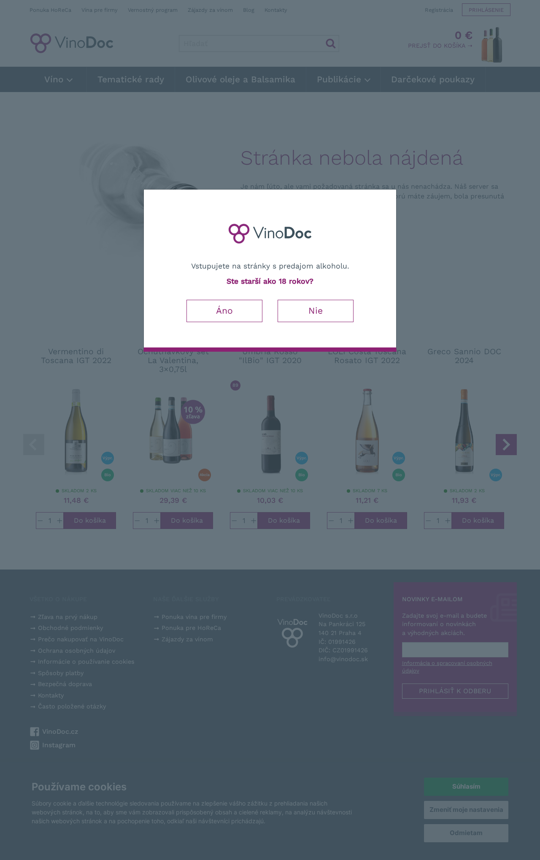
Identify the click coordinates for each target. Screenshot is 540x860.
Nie (315, 310)
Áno (224, 310)
